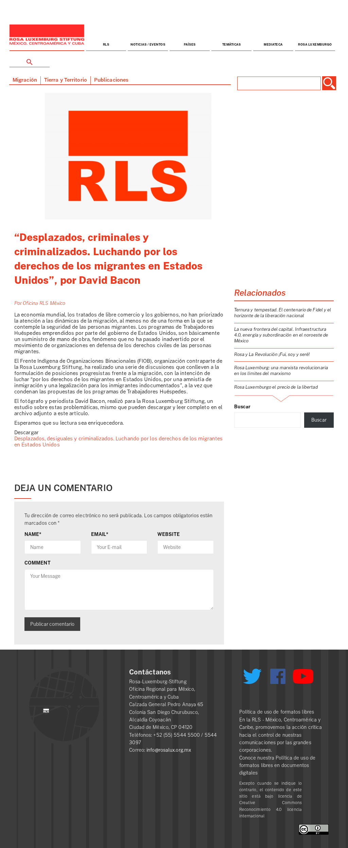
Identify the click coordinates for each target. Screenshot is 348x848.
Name (33, 534)
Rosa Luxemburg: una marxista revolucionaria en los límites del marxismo (281, 370)
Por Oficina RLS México (39, 303)
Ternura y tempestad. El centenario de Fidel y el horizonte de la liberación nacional (282, 313)
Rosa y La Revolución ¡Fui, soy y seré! (272, 354)
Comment (37, 562)
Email (100, 534)
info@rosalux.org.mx (168, 750)
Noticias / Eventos (147, 44)
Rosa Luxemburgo (315, 44)
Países (190, 44)
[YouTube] (303, 679)
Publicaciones (111, 80)
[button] (30, 59)
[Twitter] (252, 679)
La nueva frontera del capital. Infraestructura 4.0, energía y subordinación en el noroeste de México (281, 335)
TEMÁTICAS (231, 44)
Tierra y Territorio (65, 80)
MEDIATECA (273, 44)
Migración (25, 80)
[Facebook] (277, 676)
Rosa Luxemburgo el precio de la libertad (276, 387)
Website (168, 534)
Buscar (242, 406)
